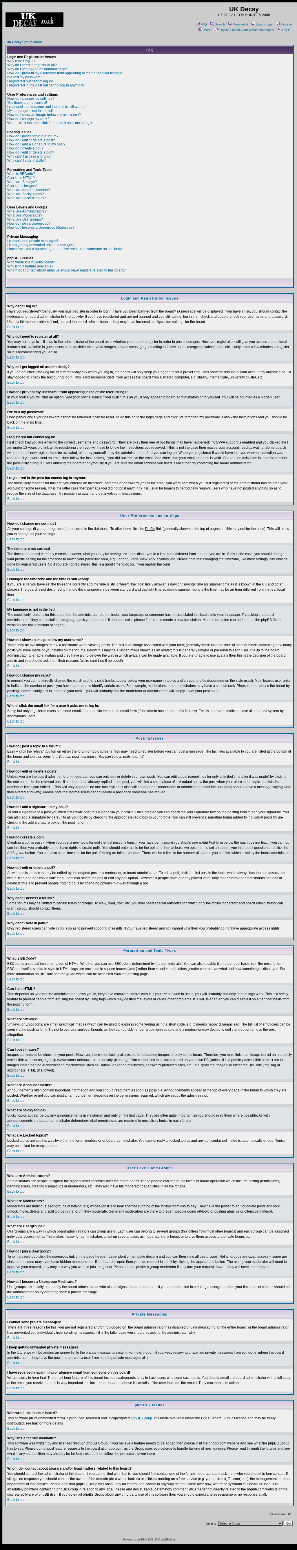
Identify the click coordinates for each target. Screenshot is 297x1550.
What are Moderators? (24, 215)
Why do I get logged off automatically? (37, 69)
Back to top (16, 327)
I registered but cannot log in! (30, 81)
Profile (207, 30)
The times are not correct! (27, 103)
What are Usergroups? (25, 219)
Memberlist (240, 24)
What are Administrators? (27, 211)
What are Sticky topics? (25, 194)
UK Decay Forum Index (24, 42)
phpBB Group (141, 1418)
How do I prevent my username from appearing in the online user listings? (65, 73)
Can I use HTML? (21, 178)
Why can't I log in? (21, 61)
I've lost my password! (24, 77)
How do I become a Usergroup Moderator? (40, 228)
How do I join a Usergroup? (28, 223)
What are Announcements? (28, 190)
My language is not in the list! (30, 111)
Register (286, 24)
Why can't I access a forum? (29, 156)
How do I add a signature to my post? (36, 144)
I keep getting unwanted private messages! (40, 245)
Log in (286, 30)
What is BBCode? (21, 174)
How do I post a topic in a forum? (33, 136)
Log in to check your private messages (246, 30)
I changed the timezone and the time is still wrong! (46, 107)
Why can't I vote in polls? (26, 160)
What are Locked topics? (26, 198)
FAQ (204, 24)
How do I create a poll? (25, 148)
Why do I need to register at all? (32, 65)
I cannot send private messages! (32, 241)
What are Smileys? (22, 182)
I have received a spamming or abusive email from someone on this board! (65, 249)
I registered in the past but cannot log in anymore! (46, 85)
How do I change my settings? (30, 99)
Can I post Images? (22, 186)
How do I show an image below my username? (44, 115)
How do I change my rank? (28, 119)
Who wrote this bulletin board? (31, 262)
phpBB (141, 1539)
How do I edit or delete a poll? (30, 152)
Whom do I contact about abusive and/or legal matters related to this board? (66, 270)
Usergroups (264, 24)
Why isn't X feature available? (30, 266)
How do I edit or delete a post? (31, 140)
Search (220, 24)
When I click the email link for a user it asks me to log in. (50, 123)
